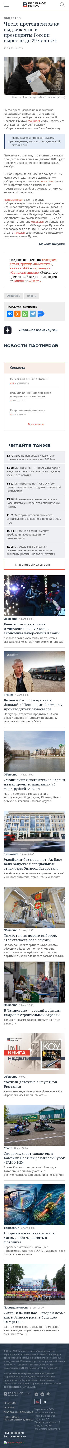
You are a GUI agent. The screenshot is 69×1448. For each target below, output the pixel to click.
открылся (37, 221)
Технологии (11, 1227)
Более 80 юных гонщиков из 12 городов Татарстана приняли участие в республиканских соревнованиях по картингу (34, 1163)
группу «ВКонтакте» (36, 264)
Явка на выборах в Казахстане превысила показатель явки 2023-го (31, 457)
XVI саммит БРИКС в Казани (29, 381)
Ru (37, 1401)
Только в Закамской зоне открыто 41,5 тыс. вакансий (32, 1016)
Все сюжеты (36, 424)
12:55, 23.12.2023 (13, 48)
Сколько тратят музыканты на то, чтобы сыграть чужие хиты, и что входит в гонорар (33, 632)
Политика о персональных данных (18, 1418)
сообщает (34, 121)
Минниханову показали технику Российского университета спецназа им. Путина (33, 502)
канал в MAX (19, 268)
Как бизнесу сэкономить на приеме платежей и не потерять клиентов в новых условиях (34, 868)
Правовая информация (18, 1412)
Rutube (19, 281)
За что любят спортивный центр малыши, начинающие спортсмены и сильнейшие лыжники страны (34, 1323)
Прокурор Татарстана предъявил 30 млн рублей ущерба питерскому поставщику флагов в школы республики (33, 710)
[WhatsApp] (25, 314)
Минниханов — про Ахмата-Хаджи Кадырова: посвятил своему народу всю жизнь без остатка (33, 471)
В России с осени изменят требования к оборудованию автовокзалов (28, 534)
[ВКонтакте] (10, 314)
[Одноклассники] (17, 314)
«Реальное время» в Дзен (38, 330)
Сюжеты (17, 367)
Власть (31, 295)
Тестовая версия (15, 1436)
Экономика (11, 854)
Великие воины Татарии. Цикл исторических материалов (30, 396)
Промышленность (16, 1307)
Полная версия (14, 1433)
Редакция (10, 1403)
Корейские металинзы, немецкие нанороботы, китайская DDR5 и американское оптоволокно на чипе (34, 1243)
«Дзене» (34, 281)
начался (19, 232)
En (44, 1402)
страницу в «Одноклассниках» (30, 270)
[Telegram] (33, 314)
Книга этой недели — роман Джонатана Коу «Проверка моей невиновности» (33, 1088)
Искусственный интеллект (27, 412)
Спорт (8, 1148)
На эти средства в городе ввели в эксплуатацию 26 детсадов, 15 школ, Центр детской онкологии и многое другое (34, 790)
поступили (46, 181)
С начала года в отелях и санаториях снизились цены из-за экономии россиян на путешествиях (31, 550)
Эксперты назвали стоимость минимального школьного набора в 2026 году (34, 518)
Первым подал (13, 199)
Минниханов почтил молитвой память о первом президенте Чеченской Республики (34, 487)
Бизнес (8, 694)
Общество (12, 18)
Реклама (9, 1407)
